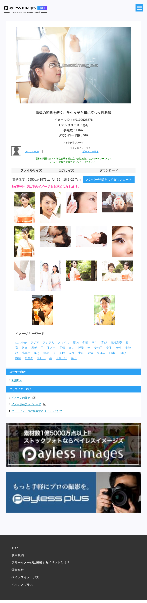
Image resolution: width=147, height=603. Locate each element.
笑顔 (46, 353)
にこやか (21, 342)
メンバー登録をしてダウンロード (109, 179)
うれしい (61, 358)
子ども (51, 347)
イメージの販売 (20, 397)
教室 (25, 347)
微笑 (18, 358)
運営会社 (17, 570)
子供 (62, 347)
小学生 (26, 353)
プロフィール (32, 151)
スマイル (63, 342)
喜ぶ (74, 358)
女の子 (98, 347)
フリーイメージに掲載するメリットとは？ (36, 411)
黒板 (34, 347)
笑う (37, 353)
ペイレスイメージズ (25, 577)
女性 (118, 347)
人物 (71, 353)
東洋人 (101, 353)
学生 (94, 342)
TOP (14, 548)
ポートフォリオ (90, 151)
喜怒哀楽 (116, 342)
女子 (109, 347)
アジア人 (48, 342)
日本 (112, 353)
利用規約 (16, 380)
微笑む (29, 358)
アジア (34, 342)
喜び (104, 342)
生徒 (81, 353)
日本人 (122, 353)
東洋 (90, 353)
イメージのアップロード (26, 404)
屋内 (76, 342)
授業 (81, 347)
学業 (85, 342)
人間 (62, 353)
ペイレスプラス (22, 584)
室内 (71, 347)
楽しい (41, 358)
